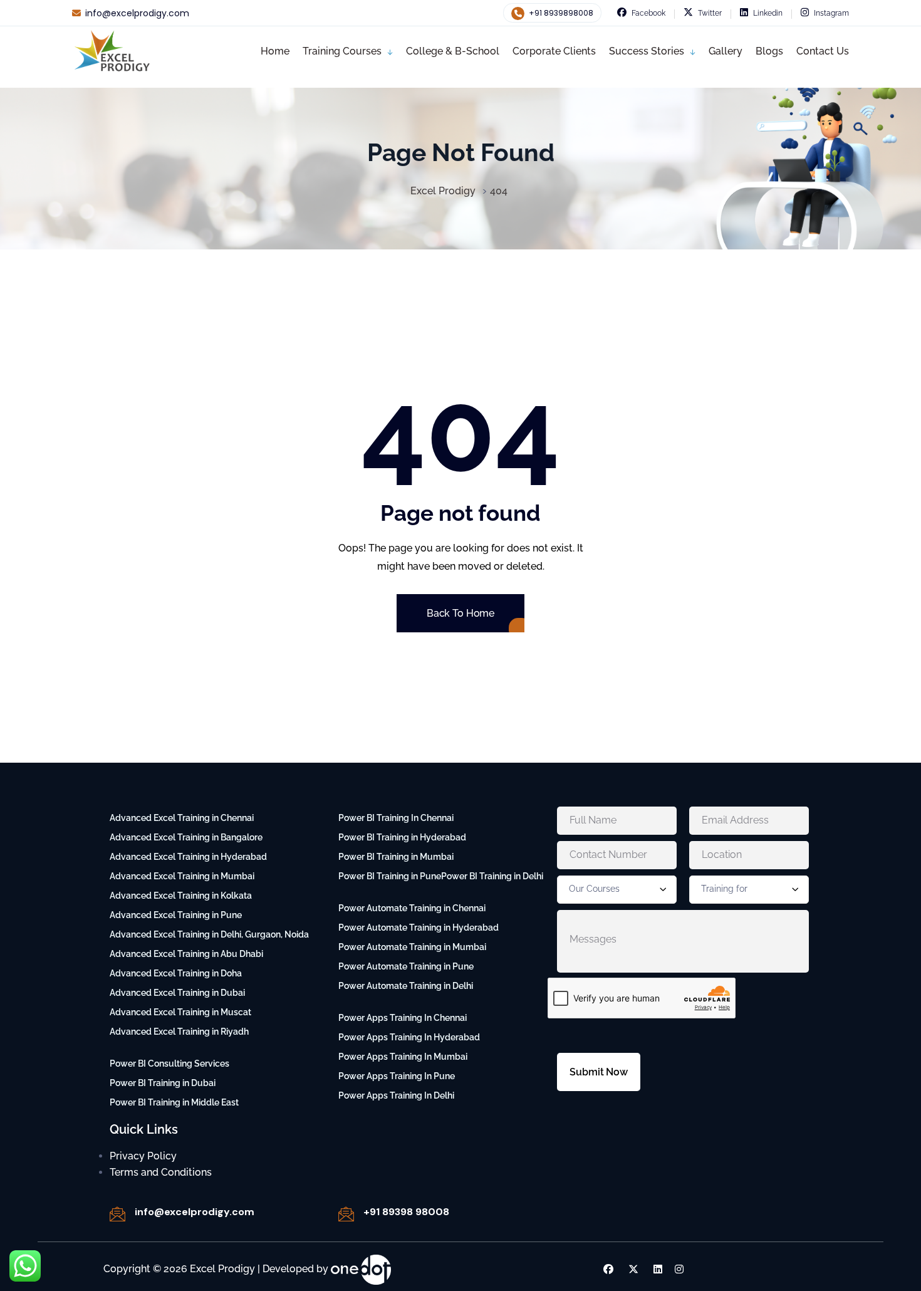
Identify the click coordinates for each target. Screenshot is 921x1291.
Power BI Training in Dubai (163, 1083)
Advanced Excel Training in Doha (176, 973)
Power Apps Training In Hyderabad (409, 1037)
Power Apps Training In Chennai (402, 1018)
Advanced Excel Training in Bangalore (186, 837)
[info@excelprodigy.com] (117, 1214)
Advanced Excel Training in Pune (176, 915)
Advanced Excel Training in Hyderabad (188, 857)
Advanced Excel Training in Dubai (177, 993)
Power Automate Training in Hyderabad (418, 928)
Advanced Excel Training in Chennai (182, 818)
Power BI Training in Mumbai (396, 857)
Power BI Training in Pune (389, 876)
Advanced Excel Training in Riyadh (179, 1032)
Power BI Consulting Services (169, 1063)
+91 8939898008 (560, 13)
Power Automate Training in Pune (406, 966)
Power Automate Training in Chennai (412, 908)
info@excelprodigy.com (137, 13)
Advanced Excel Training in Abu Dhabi (186, 954)
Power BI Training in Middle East (174, 1102)
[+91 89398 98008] (346, 1214)
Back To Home (460, 613)
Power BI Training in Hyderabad (402, 837)
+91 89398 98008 (406, 1211)
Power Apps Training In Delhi (396, 1095)
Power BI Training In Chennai (396, 818)
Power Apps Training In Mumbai (402, 1057)
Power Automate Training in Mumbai (412, 947)
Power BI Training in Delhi (492, 876)
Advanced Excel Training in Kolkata (181, 896)
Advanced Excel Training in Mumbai (182, 876)
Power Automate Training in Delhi (405, 986)
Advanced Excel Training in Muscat (180, 1012)
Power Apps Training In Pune (396, 1076)
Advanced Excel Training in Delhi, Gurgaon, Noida (209, 934)
